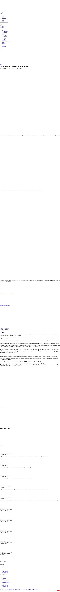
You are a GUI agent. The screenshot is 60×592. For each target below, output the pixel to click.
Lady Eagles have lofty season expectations (6, 519)
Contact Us (3, 576)
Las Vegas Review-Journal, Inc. (9, 589)
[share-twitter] (2, 332)
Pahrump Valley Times (5, 585)
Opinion (3, 17)
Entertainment (4, 18)
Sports (3, 16)
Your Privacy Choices (35, 589)
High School (5, 36)
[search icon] (0, 23)
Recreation (5, 35)
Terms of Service (22, 589)
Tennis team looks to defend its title (5, 541)
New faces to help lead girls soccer (5, 508)
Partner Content (4, 46)
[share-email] (3, 332)
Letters (4, 39)
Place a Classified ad (4, 566)
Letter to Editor (4, 577)
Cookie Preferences (28, 589)
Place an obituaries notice (7, 41)
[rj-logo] (9, 11)
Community (3, 15)
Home (2, 29)
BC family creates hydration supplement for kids (6, 552)
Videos (3, 20)
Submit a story (4, 578)
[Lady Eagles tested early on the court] (4, 474)
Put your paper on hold (5, 571)
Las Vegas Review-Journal (5, 582)
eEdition (3, 21)
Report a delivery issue (5, 572)
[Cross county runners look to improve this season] (4, 452)
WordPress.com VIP (6, 590)
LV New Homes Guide (5, 586)
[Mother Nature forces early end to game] (4, 496)
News (2, 30)
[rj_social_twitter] (1, 49)
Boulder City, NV (2, 27)
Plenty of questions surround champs (5, 530)
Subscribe (3, 570)
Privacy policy (17, 589)
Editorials (5, 38)
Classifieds (3, 19)
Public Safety (5, 32)
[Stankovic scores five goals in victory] (4, 463)
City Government (6, 31)
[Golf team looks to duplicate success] (4, 485)
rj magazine (3, 587)
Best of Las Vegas (4, 583)
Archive (3, 44)
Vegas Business (4, 584)
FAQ (2, 567)
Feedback (3, 579)
